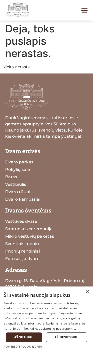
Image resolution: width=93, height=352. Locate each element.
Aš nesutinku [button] (67, 337)
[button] (84, 10)
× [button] (87, 292)
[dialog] (46, 319)
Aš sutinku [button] (24, 337)
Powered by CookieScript (23, 346)
